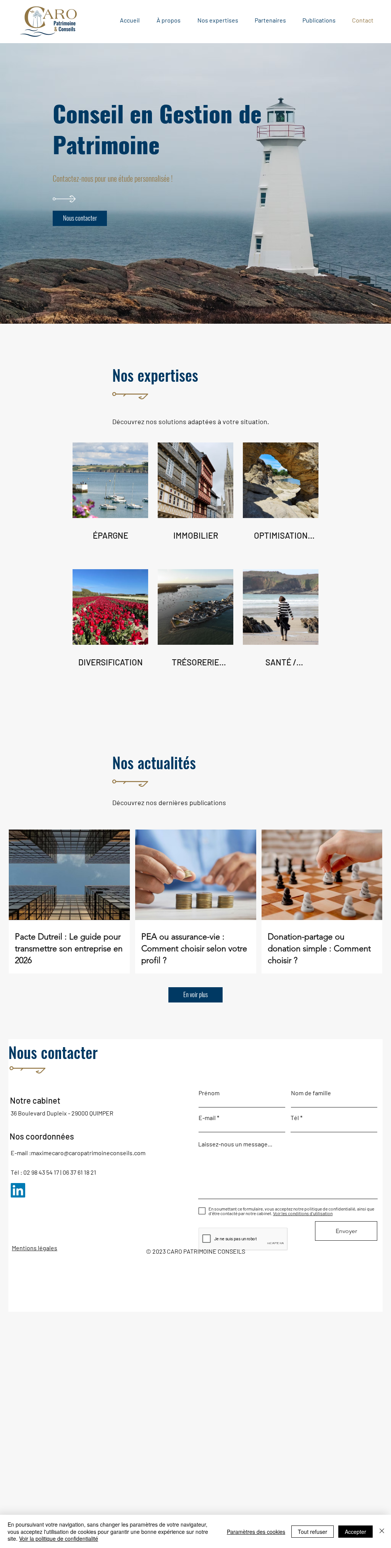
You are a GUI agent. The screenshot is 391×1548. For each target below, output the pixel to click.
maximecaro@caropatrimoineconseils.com (88, 1152)
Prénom (209, 1093)
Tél (295, 1118)
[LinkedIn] (18, 1190)
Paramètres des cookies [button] (256, 1531)
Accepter (355, 1531)
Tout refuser (312, 1531)
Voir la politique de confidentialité (58, 1538)
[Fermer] (381, 1531)
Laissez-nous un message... (235, 1144)
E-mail (207, 1118)
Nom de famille (311, 1093)
